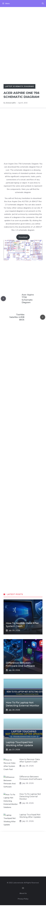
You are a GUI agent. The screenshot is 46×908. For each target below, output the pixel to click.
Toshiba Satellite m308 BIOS (16, 317)
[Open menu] (23, 888)
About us (23, 893)
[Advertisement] (23, 30)
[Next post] (42, 317)
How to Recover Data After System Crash (29, 760)
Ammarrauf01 (11, 103)
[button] (43, 3)
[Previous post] (3, 298)
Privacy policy (23, 899)
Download (23, 237)
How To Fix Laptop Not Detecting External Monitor (30, 796)
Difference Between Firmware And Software (30, 778)
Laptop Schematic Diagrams (19, 86)
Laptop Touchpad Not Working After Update (30, 816)
